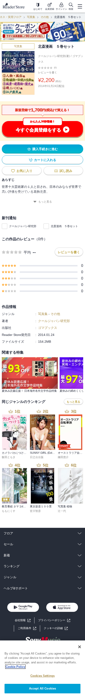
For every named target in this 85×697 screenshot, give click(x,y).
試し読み (66, 171)
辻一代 (62, 511)
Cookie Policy (15, 666)
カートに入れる (45, 160)
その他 (45, 17)
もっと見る (45, 201)
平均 (27, 252)
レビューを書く (47, 72)
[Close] (80, 647)
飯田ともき (8, 457)
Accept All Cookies (42, 688)
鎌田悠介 (63, 457)
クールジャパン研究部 (22, 226)
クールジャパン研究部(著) (54, 56)
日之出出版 (37, 457)
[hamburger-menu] (80, 6)
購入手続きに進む (45, 149)
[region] (42, 668)
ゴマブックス (47, 328)
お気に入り (24, 171)
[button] (55, 628)
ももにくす (8, 511)
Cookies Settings (42, 675)
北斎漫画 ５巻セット (64, 226)
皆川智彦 (35, 511)
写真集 (31, 17)
